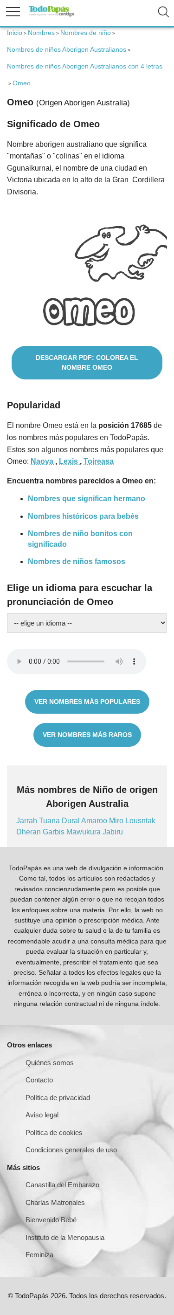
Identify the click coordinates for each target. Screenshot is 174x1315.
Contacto (39, 1080)
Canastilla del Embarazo (62, 1185)
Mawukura (84, 832)
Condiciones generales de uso (71, 1150)
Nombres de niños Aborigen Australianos (66, 49)
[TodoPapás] (51, 15)
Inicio (14, 32)
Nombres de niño (85, 32)
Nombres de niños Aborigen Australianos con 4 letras (84, 66)
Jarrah (27, 821)
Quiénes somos (50, 1063)
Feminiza (39, 1255)
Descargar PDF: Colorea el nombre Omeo (87, 362)
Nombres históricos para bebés (83, 516)
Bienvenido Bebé (51, 1220)
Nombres (41, 32)
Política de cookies (54, 1132)
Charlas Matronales (55, 1202)
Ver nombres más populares (87, 701)
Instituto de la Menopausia (65, 1237)
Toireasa (99, 461)
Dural (71, 821)
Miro (117, 821)
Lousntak (140, 821)
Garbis (54, 832)
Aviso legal (42, 1115)
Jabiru (113, 832)
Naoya (43, 461)
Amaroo (95, 821)
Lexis (69, 461)
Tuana (50, 821)
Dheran (29, 832)
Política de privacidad (58, 1098)
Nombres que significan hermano (86, 499)
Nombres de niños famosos (76, 561)
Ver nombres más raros (87, 734)
